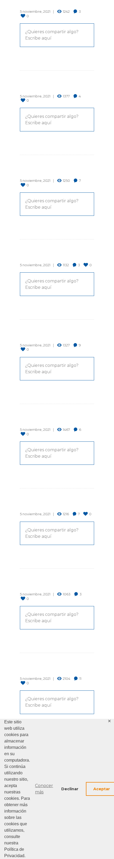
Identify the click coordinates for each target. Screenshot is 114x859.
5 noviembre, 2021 (35, 11)
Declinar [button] (69, 789)
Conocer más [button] (44, 788)
